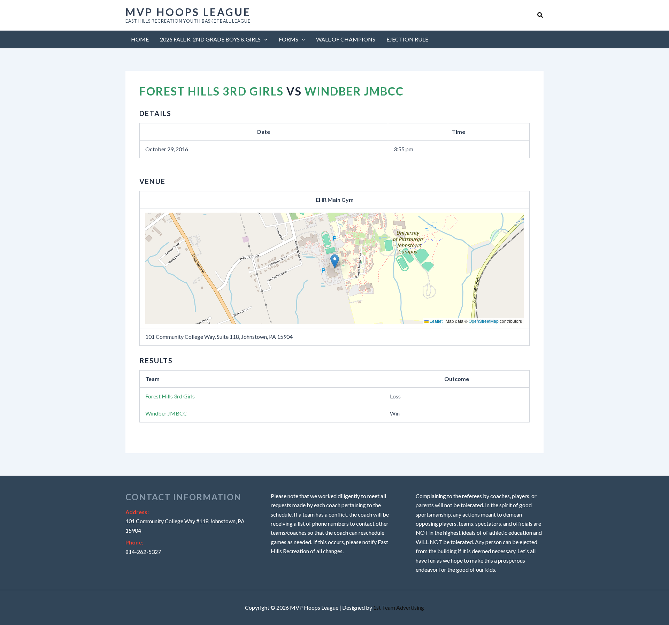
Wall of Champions (345, 39)
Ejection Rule (407, 39)
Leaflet (436, 321)
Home (140, 39)
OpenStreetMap (484, 321)
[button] (540, 15)
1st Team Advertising (398, 607)
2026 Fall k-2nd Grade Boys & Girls (210, 39)
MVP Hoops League (188, 12)
